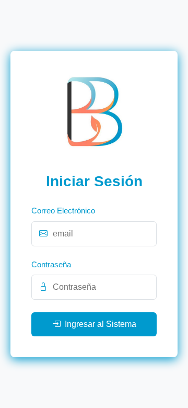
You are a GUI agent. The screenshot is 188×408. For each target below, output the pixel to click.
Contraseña (51, 264)
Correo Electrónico (63, 210)
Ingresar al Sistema (100, 324)
